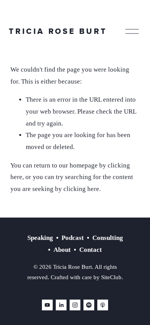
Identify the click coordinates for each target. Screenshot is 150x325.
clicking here (81, 189)
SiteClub (111, 277)
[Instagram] (75, 305)
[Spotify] (88, 305)
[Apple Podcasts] (102, 305)
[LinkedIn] (61, 305)
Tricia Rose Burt (58, 31)
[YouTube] (47, 305)
